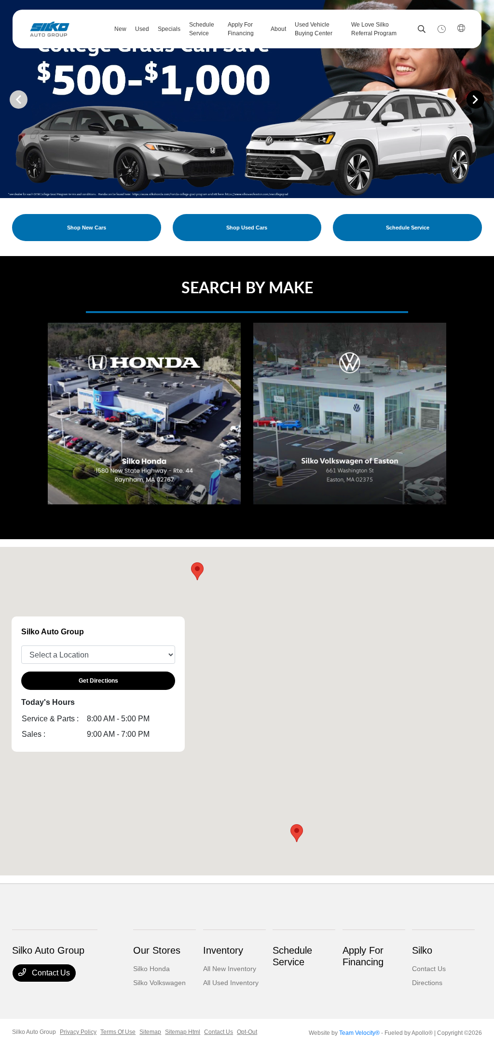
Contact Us (50, 973)
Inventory (223, 950)
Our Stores (156, 950)
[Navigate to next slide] (487, 99)
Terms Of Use (118, 1032)
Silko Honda (151, 969)
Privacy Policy (78, 1032)
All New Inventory (229, 969)
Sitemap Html (182, 1032)
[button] (297, 833)
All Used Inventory (231, 983)
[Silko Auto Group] (65, 29)
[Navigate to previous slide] (7, 99)
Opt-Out (247, 1032)
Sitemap (150, 1032)
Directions (427, 983)
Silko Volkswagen (159, 983)
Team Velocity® (359, 1033)
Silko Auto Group (34, 1032)
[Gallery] (247, 99)
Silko (422, 950)
